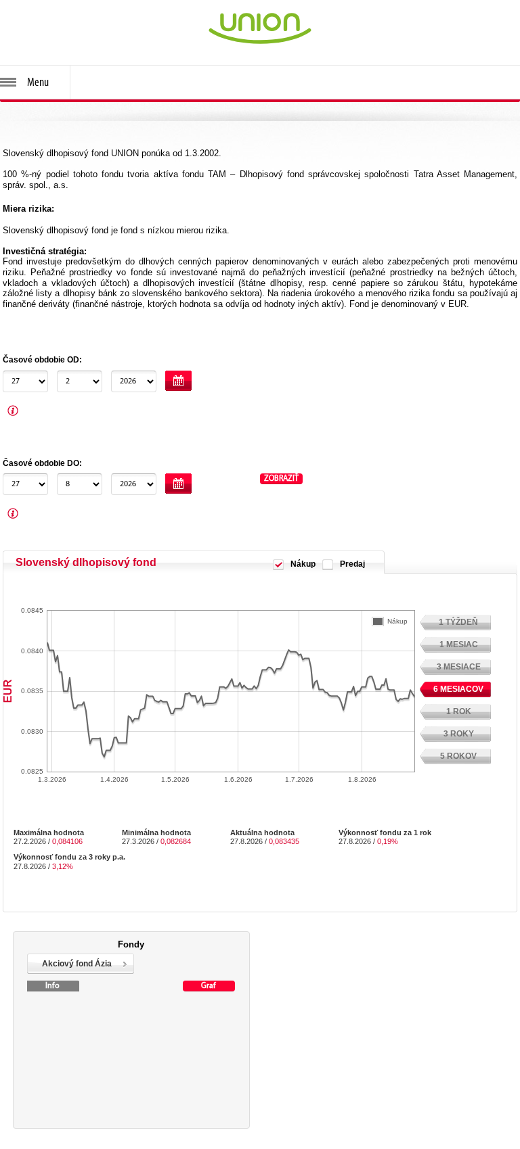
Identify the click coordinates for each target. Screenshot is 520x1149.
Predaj (352, 564)
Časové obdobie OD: (42, 360)
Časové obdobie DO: (42, 463)
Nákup (303, 564)
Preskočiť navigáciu (37, 6)
